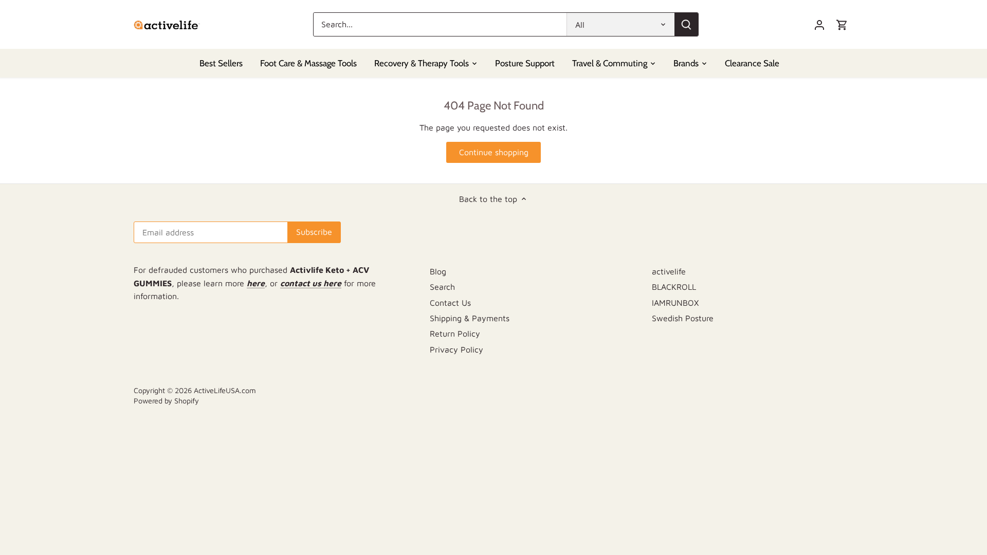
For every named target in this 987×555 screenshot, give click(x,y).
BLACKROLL (674, 286)
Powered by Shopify (166, 400)
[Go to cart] (842, 24)
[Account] (819, 24)
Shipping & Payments (469, 318)
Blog (438, 271)
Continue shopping (493, 152)
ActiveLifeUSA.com (225, 390)
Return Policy (455, 333)
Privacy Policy (456, 349)
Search (442, 286)
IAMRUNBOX (675, 302)
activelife (669, 271)
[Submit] (686, 24)
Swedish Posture (683, 318)
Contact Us (450, 302)
